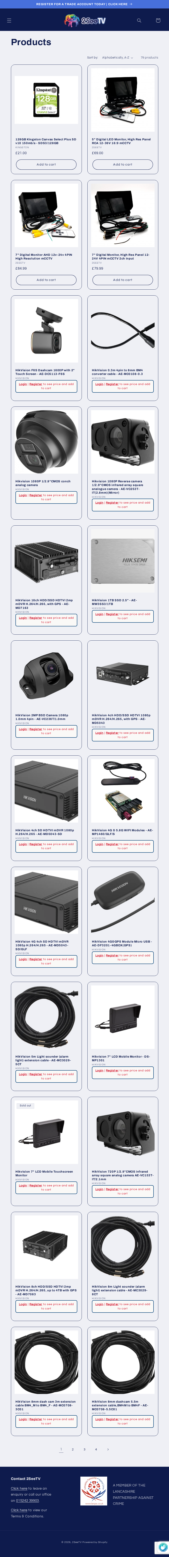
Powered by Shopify (94, 1542)
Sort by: (92, 57)
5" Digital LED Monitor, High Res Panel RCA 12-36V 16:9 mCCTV (121, 141)
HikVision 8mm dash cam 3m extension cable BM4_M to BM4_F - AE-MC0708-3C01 (45, 1405)
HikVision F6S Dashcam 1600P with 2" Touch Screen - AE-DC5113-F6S (45, 372)
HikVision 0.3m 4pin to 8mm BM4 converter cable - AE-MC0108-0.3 (117, 372)
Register (35, 384)
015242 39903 (27, 1501)
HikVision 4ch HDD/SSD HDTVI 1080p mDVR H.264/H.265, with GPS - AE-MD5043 (121, 719)
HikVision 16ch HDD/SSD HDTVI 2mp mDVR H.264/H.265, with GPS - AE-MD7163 (44, 604)
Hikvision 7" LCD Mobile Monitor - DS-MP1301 (121, 1058)
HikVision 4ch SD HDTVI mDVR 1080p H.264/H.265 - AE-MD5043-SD (44, 832)
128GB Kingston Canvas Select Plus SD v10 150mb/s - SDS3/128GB (45, 141)
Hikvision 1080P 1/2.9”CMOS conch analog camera (43, 483)
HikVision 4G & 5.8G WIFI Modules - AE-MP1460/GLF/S (122, 832)
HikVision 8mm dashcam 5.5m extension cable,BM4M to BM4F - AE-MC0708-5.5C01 (120, 1405)
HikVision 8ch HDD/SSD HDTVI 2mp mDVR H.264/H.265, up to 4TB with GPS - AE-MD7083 (46, 1290)
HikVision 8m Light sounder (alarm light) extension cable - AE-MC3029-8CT (120, 1290)
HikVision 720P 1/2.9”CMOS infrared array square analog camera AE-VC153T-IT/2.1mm (123, 1175)
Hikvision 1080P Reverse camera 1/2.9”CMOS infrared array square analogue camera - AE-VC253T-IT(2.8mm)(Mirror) (117, 487)
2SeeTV (77, 1542)
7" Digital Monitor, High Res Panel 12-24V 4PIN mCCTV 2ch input (121, 256)
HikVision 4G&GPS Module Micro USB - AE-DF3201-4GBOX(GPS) (122, 943)
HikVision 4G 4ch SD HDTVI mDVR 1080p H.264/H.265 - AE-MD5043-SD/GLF (42, 945)
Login (23, 384)
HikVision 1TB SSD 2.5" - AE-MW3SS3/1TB (114, 602)
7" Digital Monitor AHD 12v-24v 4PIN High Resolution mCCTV (43, 256)
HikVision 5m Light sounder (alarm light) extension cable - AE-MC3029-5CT (43, 1060)
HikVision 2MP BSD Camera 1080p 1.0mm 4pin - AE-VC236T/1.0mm (41, 717)
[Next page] (108, 1449)
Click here (19, 1488)
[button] (9, 20)
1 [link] (61, 1449)
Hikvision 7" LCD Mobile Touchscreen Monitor (44, 1173)
